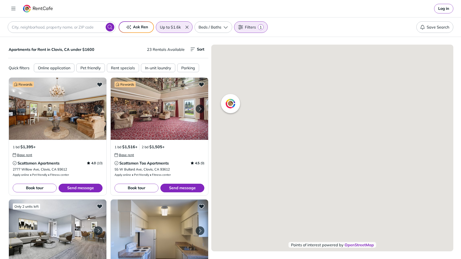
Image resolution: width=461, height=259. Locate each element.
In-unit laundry (158, 67)
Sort (200, 49)
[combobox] (62, 27)
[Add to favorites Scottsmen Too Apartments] (201, 84)
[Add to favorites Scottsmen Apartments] (99, 84)
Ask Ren (140, 26)
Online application (54, 67)
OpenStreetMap (359, 244)
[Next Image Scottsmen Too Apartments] (200, 109)
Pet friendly (90, 67)
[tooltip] (22, 155)
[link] (443, 8)
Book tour (34, 187)
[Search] (110, 27)
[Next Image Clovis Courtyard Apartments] (200, 230)
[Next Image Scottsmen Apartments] (98, 109)
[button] (186, 27)
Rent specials (123, 67)
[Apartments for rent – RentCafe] (38, 8)
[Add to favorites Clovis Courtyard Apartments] (201, 206)
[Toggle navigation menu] (13, 8)
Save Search (438, 27)
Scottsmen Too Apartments (144, 163)
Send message (80, 187)
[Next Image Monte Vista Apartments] (98, 230)
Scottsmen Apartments (39, 163)
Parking (188, 67)
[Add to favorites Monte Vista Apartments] (99, 206)
